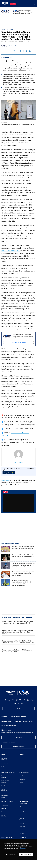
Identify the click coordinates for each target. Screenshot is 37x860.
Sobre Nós (5, 717)
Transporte (22, 826)
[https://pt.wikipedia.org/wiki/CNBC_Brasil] (28, 700)
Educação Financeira (4, 776)
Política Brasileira (4, 767)
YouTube (5, 435)
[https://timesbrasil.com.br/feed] (32, 700)
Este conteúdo (5, 480)
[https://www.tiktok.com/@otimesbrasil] (24, 700)
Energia (21, 823)
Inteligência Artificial (19, 717)
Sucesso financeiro (4, 789)
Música (3, 812)
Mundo (22, 755)
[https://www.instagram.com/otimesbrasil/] (17, 700)
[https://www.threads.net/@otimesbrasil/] (18, 703)
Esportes (3, 808)
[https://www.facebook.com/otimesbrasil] (5, 700)
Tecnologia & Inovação (23, 810)
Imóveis (21, 815)
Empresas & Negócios (23, 802)
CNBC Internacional (9, 726)
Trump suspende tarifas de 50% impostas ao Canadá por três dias (18, 651)
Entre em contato (18, 746)
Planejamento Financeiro (5, 781)
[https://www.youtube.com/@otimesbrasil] (20, 700)
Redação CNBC (12, 45)
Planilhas (3, 786)
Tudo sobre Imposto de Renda (4, 795)
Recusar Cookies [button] (11, 854)
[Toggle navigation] (34, 4)
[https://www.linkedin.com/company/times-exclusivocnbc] (13, 700)
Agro (20, 806)
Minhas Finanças (8, 772)
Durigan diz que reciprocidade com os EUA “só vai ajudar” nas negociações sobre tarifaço (17, 632)
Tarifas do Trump (7, 29)
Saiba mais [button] (22, 848)
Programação (6, 721)
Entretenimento (7, 802)
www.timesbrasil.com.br (20, 433)
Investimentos (7, 838)
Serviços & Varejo (22, 819)
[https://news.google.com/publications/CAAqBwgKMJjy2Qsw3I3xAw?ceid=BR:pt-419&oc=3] (15, 703)
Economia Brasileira (4, 758)
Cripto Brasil (24, 772)
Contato (18, 708)
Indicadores (4, 763)
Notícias (21, 776)
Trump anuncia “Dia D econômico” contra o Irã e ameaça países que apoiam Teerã (17, 622)
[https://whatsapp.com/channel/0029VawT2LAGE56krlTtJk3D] (22, 703)
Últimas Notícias (29, 721)
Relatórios (22, 779)
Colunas (22, 838)
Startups (21, 833)
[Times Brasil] (5, 3)
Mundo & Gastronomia (4, 816)
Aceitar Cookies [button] (26, 854)
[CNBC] (5, 11)
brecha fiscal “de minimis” (10, 251)
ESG (20, 830)
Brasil (3, 755)
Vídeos (21, 782)
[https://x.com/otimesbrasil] (9, 700)
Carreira (17, 721)
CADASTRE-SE (18, 737)
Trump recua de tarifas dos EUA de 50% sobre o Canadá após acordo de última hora (18, 642)
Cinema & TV (5, 805)
